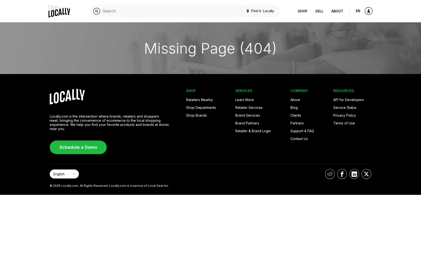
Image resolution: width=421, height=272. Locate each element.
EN (358, 11)
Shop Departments (201, 107)
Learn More (244, 100)
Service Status (344, 107)
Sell (319, 11)
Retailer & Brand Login (253, 131)
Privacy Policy (344, 115)
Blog (294, 107)
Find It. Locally (262, 11)
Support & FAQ (302, 131)
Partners (297, 123)
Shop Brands (196, 115)
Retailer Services (249, 107)
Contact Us (299, 139)
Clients (295, 115)
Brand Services (247, 115)
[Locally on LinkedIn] (354, 174)
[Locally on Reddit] (330, 174)
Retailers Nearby (199, 100)
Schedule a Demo (78, 147)
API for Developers (348, 100)
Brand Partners (247, 123)
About (337, 11)
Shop (302, 11)
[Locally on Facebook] (342, 174)
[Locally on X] (366, 174)
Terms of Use (344, 123)
